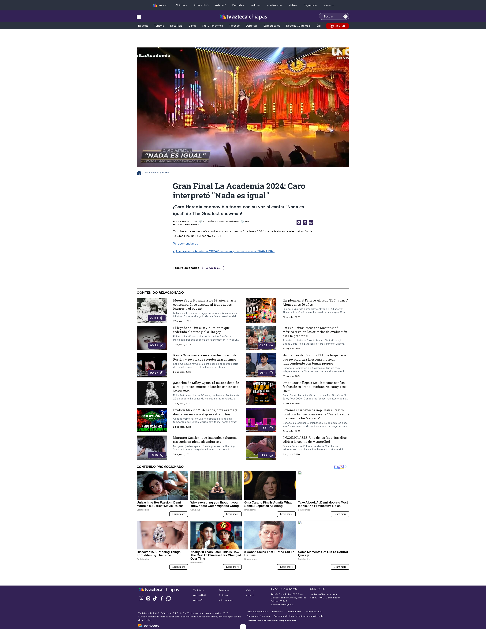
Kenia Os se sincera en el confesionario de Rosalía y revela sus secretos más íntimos (205, 357)
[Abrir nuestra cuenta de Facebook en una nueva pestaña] (161, 598)
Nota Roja (176, 25)
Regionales (310, 5)
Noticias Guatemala (298, 25)
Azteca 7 (220, 5)
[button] (243, 626)
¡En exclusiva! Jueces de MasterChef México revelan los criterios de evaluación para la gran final (314, 332)
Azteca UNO (201, 5)
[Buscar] (345, 16)
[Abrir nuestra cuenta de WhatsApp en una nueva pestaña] (168, 598)
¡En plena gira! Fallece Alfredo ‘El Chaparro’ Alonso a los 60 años (315, 302)
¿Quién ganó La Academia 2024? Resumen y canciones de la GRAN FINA (223, 251)
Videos (293, 5)
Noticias (255, 5)
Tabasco (234, 25)
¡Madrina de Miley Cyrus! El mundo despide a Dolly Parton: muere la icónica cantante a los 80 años (206, 386)
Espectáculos (272, 25)
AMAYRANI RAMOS (189, 224)
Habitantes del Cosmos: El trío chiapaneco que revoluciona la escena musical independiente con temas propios (314, 359)
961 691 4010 (317, 597)
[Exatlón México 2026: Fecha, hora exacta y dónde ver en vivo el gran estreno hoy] (152, 420)
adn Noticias (274, 5)
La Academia (213, 268)
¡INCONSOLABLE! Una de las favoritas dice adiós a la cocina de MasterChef (314, 439)
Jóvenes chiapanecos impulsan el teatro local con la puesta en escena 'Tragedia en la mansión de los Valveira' (315, 414)
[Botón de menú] (139, 17)
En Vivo (340, 26)
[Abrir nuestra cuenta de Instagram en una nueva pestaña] (148, 598)
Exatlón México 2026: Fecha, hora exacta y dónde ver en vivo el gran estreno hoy (205, 412)
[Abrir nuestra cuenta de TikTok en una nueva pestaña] (155, 598)
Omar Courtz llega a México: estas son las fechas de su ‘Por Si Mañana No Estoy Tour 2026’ (314, 386)
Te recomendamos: (186, 243)
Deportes (238, 5)
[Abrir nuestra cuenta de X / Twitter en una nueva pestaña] (141, 598)
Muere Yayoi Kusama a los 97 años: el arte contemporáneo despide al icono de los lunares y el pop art (204, 304)
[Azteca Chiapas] (243, 17)
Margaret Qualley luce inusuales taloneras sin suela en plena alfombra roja (205, 439)
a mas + (329, 5)
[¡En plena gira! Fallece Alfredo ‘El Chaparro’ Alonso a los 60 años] (261, 310)
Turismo (159, 25)
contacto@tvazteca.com (323, 594)
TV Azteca (180, 5)
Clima (192, 25)
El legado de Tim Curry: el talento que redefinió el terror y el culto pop (201, 330)
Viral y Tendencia (212, 25)
